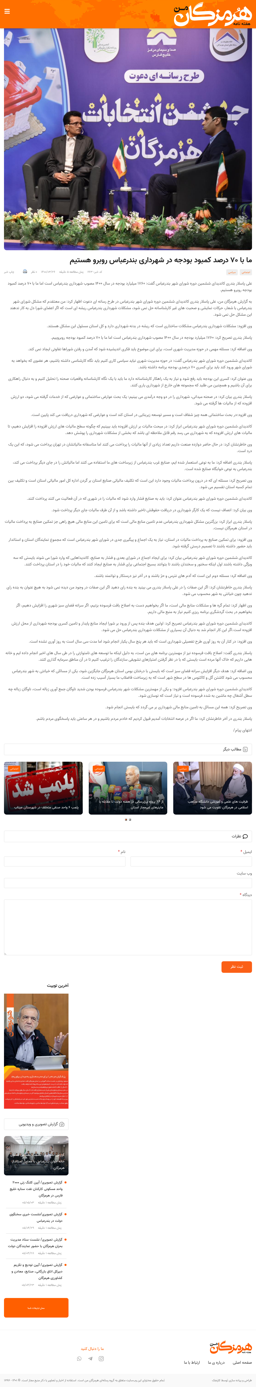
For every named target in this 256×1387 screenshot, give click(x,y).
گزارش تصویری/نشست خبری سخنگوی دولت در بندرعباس (36, 1217)
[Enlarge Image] (128, 134)
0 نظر (34, 272)
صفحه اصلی (242, 1362)
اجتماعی (246, 272)
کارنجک (216, 1380)
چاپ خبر (9, 272)
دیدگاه (246, 895)
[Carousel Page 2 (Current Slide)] (126, 820)
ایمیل (246, 852)
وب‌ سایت (244, 873)
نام (122, 852)
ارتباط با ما (192, 1362)
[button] (7, 11)
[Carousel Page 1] (130, 820)
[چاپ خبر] (25, 272)
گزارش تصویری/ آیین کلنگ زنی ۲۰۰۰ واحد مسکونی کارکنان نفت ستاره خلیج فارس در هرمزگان (36, 1189)
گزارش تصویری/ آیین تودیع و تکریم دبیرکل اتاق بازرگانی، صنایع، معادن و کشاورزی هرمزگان (37, 1271)
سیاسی (232, 272)
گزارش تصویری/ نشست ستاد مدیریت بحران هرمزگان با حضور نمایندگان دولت (35, 1243)
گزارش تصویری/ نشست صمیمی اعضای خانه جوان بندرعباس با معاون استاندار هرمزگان (37, 1161)
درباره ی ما (216, 1362)
